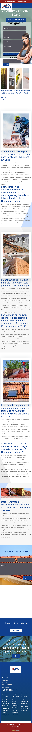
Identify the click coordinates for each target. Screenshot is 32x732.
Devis (16, 656)
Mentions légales (16, 726)
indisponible (11, 1)
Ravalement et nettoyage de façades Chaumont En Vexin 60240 (5, 712)
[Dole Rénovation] (6, 6)
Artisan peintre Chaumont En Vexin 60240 (24, 708)
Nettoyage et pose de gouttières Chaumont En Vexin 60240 (15, 703)
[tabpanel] (16, 518)
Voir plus (16, 630)
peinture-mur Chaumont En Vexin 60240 (24, 701)
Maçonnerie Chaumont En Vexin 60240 (5, 694)
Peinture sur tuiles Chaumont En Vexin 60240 (16, 694)
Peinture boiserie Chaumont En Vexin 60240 (25, 694)
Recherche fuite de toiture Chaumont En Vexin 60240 (6, 702)
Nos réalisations (16, 20)
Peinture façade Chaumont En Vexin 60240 (15, 712)
